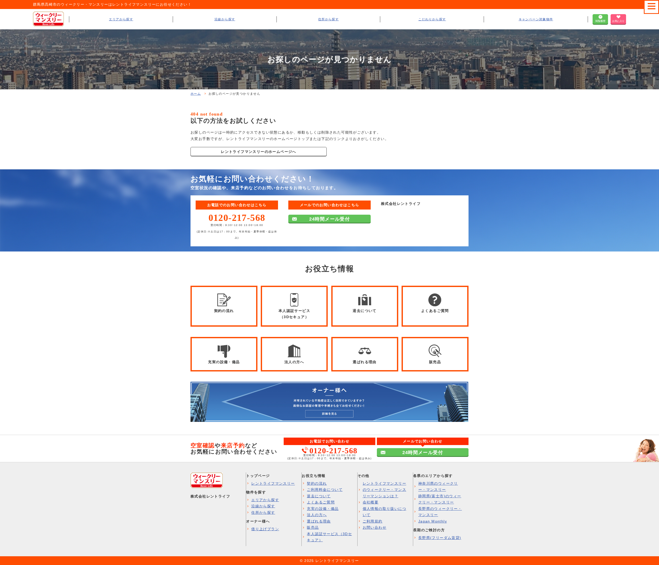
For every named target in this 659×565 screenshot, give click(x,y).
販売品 (313, 527)
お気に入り (618, 21)
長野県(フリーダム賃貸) (439, 538)
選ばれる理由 (319, 521)
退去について (319, 496)
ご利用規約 (373, 521)
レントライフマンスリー (273, 483)
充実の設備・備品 (323, 509)
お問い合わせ (374, 527)
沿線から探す (224, 19)
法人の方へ (317, 515)
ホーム (195, 93)
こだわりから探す (432, 19)
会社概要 (371, 502)
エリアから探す (121, 19)
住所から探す (328, 19)
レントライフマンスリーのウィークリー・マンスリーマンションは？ (384, 489)
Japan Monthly (432, 521)
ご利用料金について (325, 490)
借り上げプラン (265, 529)
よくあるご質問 (321, 502)
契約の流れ (317, 483)
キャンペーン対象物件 (536, 19)
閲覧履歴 (600, 21)
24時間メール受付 (329, 219)
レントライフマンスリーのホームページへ (258, 152)
